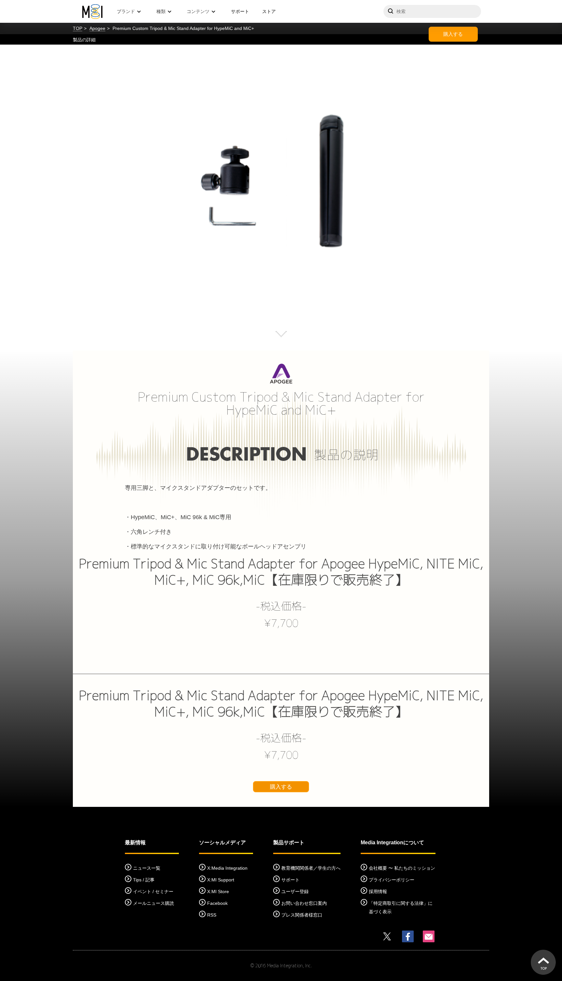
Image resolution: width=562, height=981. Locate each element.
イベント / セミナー (153, 891)
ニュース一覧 (146, 868)
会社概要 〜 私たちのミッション (402, 868)
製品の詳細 (84, 39)
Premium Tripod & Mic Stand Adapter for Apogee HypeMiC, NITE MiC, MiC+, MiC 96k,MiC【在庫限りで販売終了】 (281, 571)
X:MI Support (220, 879)
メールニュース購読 (153, 903)
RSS (211, 915)
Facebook (217, 903)
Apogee (97, 28)
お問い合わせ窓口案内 (304, 903)
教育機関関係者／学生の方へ (311, 868)
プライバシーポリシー (391, 879)
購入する (453, 34)
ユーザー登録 (295, 891)
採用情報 (378, 891)
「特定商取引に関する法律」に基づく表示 (401, 907)
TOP (77, 28)
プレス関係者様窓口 (301, 915)
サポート (240, 11)
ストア (269, 11)
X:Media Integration (227, 868)
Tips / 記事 (143, 879)
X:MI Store (218, 891)
